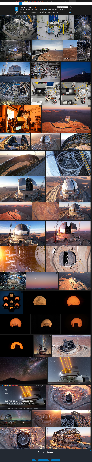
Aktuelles (27, 3)
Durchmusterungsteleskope (53, 12)
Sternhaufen (41, 12)
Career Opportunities (74, 3)
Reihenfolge (69, 10)
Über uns (17, 3)
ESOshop (31, 3)
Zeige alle (22, 9)
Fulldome (59, 9)
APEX (34, 9)
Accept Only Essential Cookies (43, 460)
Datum (70, 12)
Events (50, 3)
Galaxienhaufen (23, 11)
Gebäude (58, 11)
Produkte (62, 3)
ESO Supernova (48, 9)
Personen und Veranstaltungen (50, 11)
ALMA (32, 9)
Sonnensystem (35, 12)
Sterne (46, 12)
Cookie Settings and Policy (56, 460)
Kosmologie (41, 9)
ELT (44, 9)
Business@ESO (67, 3)
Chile (37, 9)
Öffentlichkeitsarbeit (56, 3)
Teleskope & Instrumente (38, 3)
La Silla (35, 11)
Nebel (38, 11)
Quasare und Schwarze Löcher (26, 12)
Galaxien (63, 9)
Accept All (33, 460)
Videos (24, 3)
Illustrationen (30, 11)
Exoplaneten (54, 9)
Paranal (41, 11)
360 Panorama (27, 9)
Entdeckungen (45, 3)
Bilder (21, 3)
